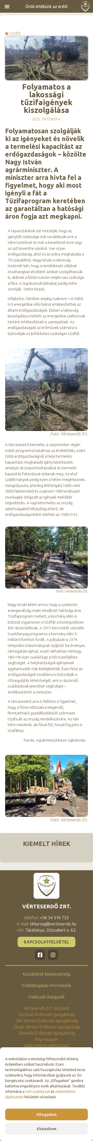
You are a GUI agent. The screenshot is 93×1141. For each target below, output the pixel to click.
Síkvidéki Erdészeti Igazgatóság (46, 1033)
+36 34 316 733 (54, 917)
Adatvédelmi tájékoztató (46, 1045)
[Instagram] (53, 955)
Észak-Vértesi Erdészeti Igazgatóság (46, 1027)
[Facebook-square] (40, 955)
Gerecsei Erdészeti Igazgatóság (46, 1014)
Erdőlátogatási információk (46, 985)
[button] (7, 6)
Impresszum (46, 1039)
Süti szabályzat (37, 1091)
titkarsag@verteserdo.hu (53, 923)
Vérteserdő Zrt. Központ (46, 1008)
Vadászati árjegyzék (46, 996)
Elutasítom (46, 1129)
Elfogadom (47, 1114)
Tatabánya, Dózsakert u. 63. (50, 930)
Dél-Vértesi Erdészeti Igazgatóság (47, 1020)
